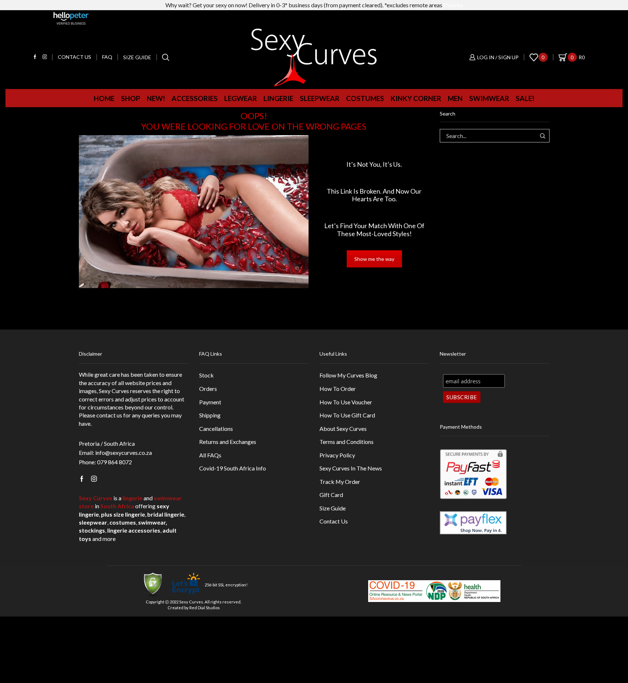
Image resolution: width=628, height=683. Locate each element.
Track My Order (339, 481)
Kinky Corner (416, 98)
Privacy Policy (337, 455)
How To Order (337, 388)
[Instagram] (45, 57)
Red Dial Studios (204, 607)
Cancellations (216, 428)
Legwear (240, 98)
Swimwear (489, 98)
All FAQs (210, 455)
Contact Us (333, 521)
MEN (455, 98)
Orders (208, 388)
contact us (109, 415)
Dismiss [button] (453, 4)
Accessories (195, 98)
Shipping (210, 415)
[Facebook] (35, 57)
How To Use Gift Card (347, 415)
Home (104, 98)
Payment (210, 402)
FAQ (107, 57)
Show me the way (374, 259)
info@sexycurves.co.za (123, 452)
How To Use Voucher (345, 402)
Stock (206, 375)
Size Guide (137, 57)
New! (156, 98)
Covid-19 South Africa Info (232, 468)
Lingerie (278, 98)
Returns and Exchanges (227, 441)
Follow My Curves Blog (348, 375)
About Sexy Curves (343, 428)
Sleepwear (319, 98)
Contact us (74, 57)
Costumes (365, 98)
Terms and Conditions (346, 441)
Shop (130, 98)
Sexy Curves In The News (350, 468)
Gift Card (331, 494)
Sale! (525, 98)
